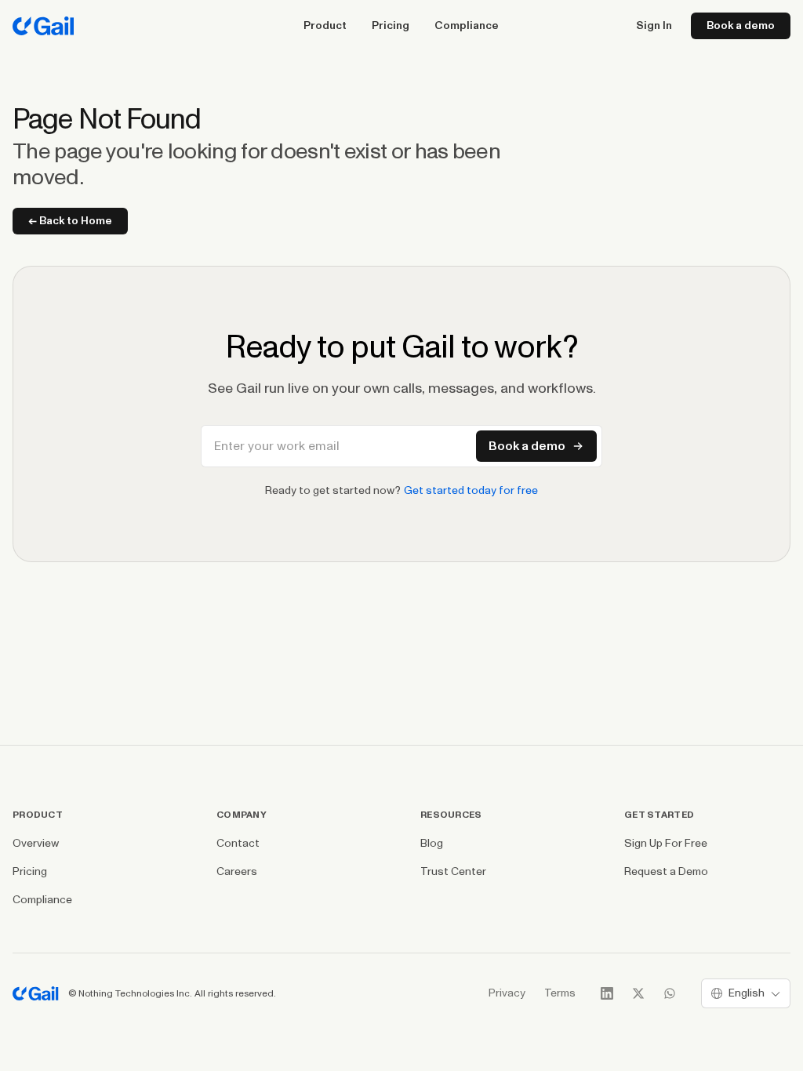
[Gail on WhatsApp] (669, 993)
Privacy (507, 993)
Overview (36, 843)
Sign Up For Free (665, 843)
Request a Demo (666, 871)
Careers (236, 871)
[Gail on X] (638, 993)
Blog (431, 843)
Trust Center (453, 871)
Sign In (654, 25)
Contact (238, 843)
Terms (560, 993)
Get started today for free (471, 490)
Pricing (390, 25)
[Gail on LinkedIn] (607, 993)
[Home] (43, 25)
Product (325, 25)
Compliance (466, 25)
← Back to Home (70, 220)
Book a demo (741, 25)
